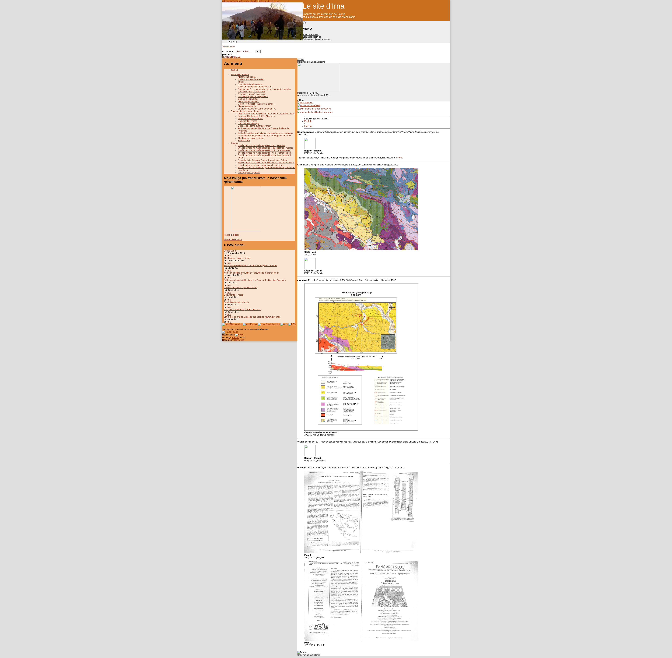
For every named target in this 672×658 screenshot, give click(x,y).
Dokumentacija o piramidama (317, 39)
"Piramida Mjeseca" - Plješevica (253, 96)
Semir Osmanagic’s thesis (250, 118)
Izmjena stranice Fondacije (251, 79)
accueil (300, 59)
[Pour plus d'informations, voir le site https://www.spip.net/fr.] (239, 335)
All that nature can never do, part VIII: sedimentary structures (266, 167)
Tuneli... (242, 82)
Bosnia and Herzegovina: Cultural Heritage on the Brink (264, 136)
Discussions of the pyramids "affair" (254, 126)
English (308, 121)
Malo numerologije (247, 106)
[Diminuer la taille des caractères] (314, 109)
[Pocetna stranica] (262, 39)
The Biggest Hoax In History (251, 138)
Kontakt (254, 324)
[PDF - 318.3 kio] (310, 455)
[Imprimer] (305, 102)
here (400, 158)
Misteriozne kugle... (247, 77)
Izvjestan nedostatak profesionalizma (255, 87)
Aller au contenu (230, 1)
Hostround (239, 340)
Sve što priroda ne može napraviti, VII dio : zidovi (261, 165)
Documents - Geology (248, 123)
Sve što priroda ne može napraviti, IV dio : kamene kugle (264, 153)
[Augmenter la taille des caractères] (314, 112)
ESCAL (235, 337)
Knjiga (227, 235)
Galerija (233, 42)
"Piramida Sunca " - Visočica (251, 94)
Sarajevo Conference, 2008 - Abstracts (256, 116)
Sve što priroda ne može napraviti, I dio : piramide (261, 145)
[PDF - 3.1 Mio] (310, 148)
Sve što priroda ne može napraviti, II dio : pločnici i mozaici (265, 148)
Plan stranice (236, 324)
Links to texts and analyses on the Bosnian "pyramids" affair (266, 113)
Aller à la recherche (248, 1)
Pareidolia (243, 170)
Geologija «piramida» (248, 99)
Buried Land (244, 140)
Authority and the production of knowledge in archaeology (265, 133)
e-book (236, 235)
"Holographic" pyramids (249, 172)
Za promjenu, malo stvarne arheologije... (257, 109)
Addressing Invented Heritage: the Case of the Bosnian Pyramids (255, 280)
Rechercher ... (229, 51)
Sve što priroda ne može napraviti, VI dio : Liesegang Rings (266, 162)
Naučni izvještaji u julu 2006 (251, 91)
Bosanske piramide (312, 37)
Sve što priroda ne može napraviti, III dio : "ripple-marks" (264, 150)
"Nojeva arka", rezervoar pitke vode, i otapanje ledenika (264, 89)
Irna (302, 100)
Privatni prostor (272, 324)
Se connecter (228, 46)
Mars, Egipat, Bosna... (248, 101)
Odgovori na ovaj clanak (308, 655)
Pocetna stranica (310, 34)
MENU (307, 28)
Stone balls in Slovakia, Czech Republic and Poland (263, 160)
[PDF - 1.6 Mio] (310, 268)
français (308, 126)
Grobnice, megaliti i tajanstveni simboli (256, 104)
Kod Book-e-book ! (233, 239)
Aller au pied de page (269, 1)
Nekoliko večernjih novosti (250, 84)
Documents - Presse (247, 121)
